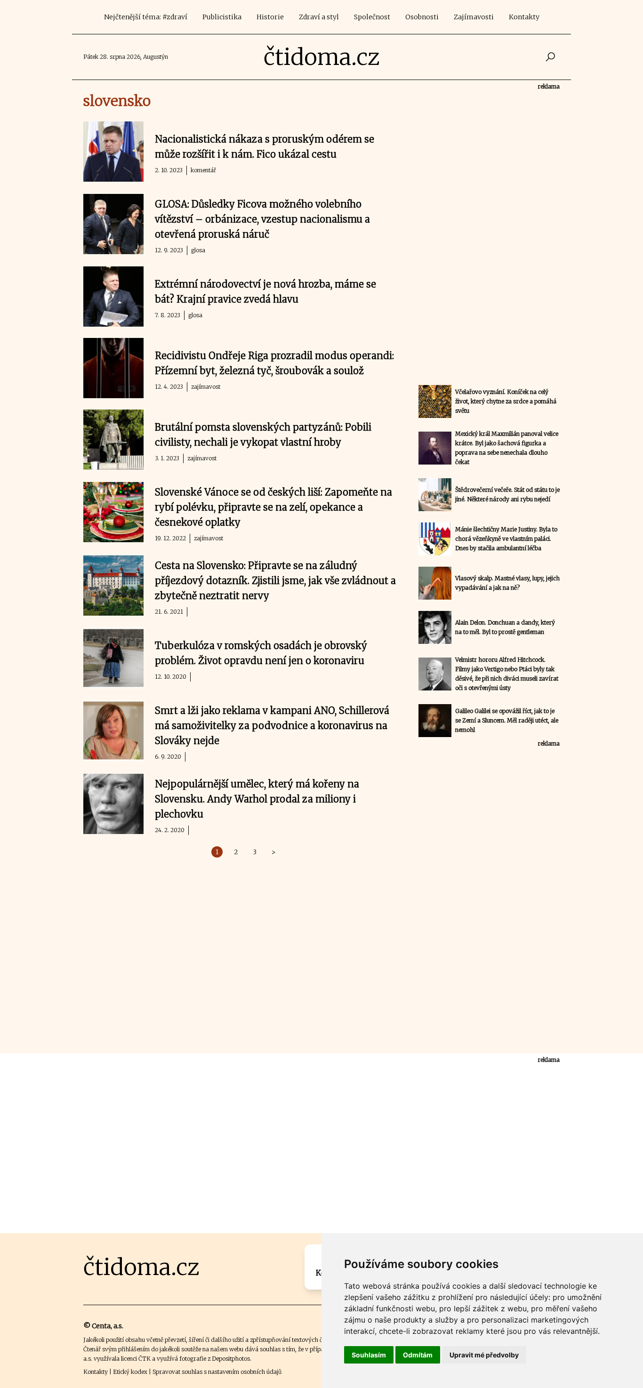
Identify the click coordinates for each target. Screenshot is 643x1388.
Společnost (372, 17)
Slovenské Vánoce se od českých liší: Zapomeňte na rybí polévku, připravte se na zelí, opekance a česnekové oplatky (273, 507)
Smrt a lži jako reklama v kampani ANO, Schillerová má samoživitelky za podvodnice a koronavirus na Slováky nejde (272, 725)
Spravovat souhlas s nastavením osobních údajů (217, 1371)
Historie (270, 17)
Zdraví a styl (319, 17)
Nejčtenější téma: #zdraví (145, 17)
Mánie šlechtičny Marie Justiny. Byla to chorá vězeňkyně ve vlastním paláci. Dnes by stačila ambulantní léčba (506, 539)
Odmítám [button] (418, 1355)
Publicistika (221, 17)
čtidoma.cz (322, 57)
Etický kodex (130, 1371)
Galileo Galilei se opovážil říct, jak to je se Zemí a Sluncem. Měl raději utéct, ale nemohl (506, 720)
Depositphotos (231, 1358)
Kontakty (524, 17)
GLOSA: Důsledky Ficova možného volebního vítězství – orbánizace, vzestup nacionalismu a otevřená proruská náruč (262, 219)
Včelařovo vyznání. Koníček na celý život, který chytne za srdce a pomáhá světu (505, 401)
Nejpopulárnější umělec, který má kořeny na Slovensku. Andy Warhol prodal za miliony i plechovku (257, 799)
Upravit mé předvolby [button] (484, 1355)
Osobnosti (422, 17)
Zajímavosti (474, 17)
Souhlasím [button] (369, 1355)
